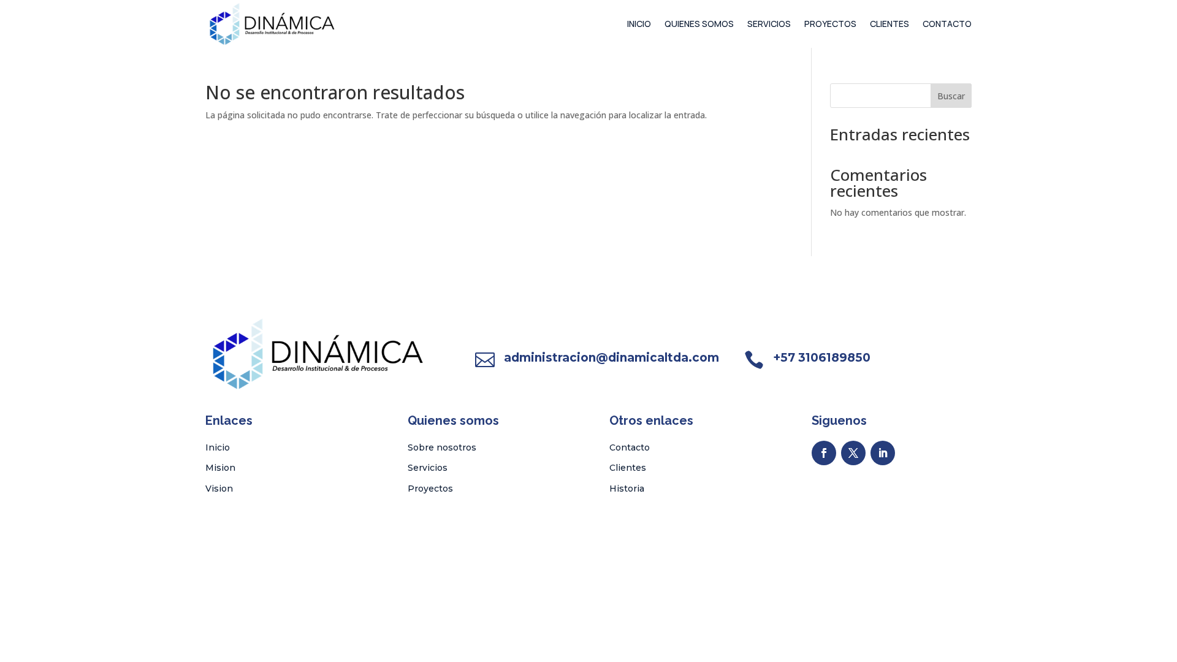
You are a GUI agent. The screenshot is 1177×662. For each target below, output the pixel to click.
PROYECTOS (830, 23)
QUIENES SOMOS (699, 23)
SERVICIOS (769, 23)
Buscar (951, 96)
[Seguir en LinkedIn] (882, 453)
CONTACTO (947, 23)
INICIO (639, 23)
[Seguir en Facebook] (824, 453)
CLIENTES (889, 23)
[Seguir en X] (853, 453)
